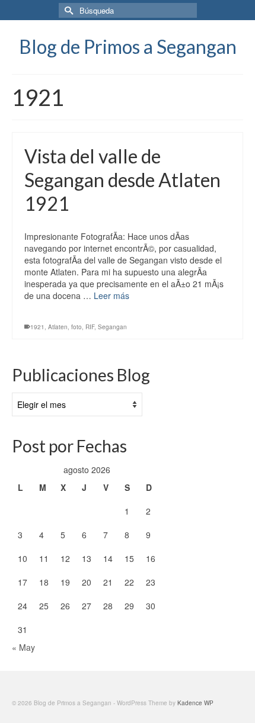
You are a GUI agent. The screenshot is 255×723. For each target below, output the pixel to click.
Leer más (111, 295)
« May (23, 647)
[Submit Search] (67, 10)
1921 (37, 327)
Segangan (112, 327)
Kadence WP (195, 703)
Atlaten (58, 327)
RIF (89, 327)
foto (76, 327)
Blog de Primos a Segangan (128, 46)
